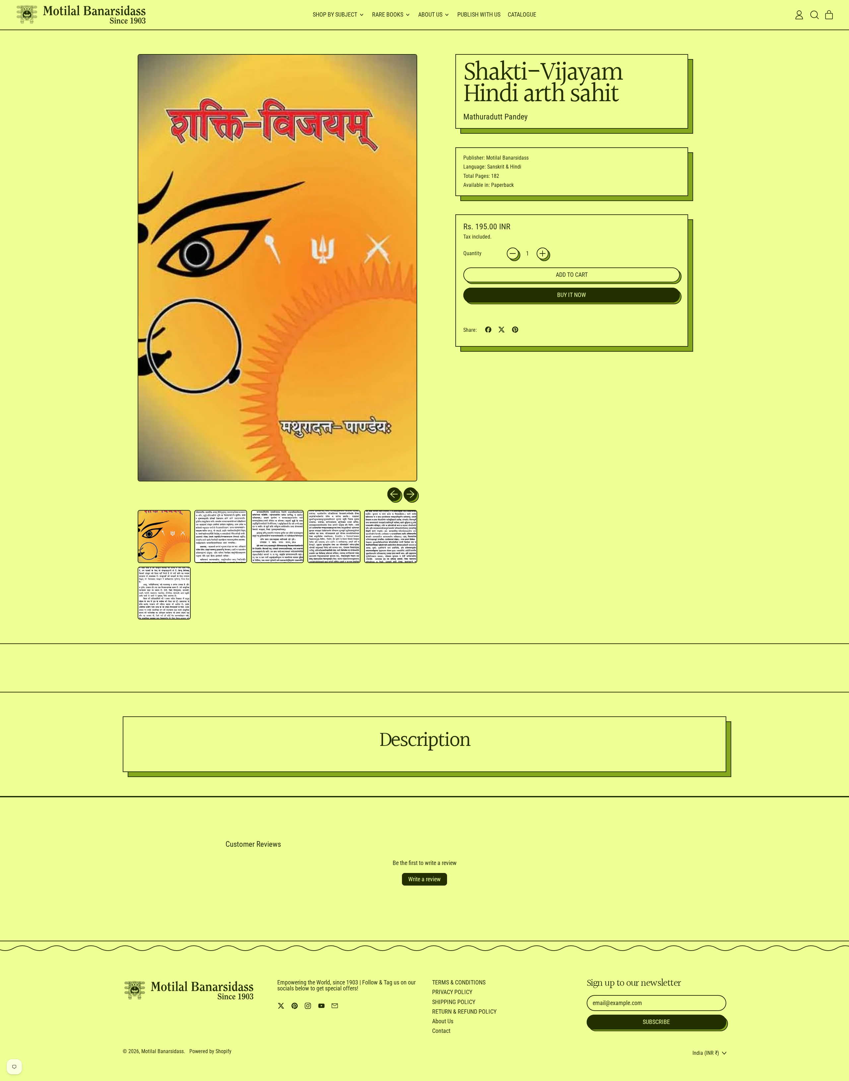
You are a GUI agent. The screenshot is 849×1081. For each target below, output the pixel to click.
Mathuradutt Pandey (495, 116)
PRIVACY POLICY (452, 991)
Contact (441, 1030)
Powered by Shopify (210, 1051)
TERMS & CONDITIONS (459, 982)
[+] (543, 253)
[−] (513, 253)
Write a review (424, 879)
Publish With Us (478, 14)
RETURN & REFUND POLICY (464, 1011)
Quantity (472, 253)
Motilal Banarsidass (162, 1051)
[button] (814, 15)
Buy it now (571, 294)
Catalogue (522, 14)
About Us (442, 1021)
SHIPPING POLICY (453, 1001)
